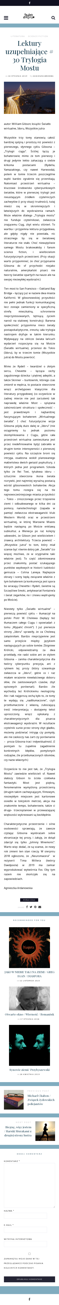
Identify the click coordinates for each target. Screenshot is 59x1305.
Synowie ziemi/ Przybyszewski (30, 1069)
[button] (6, 18)
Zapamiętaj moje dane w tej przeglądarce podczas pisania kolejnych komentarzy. (23, 1263)
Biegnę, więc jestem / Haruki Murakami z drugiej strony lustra (17, 1131)
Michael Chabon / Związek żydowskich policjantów (41, 1099)
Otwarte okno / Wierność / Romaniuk (29, 1014)
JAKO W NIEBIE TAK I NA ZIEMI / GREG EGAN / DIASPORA (29, 974)
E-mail (9, 1225)
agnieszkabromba (43, 76)
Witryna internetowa (18, 1239)
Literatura (18, 36)
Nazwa (9, 1211)
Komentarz (12, 1161)
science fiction (38, 36)
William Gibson (29, 900)
